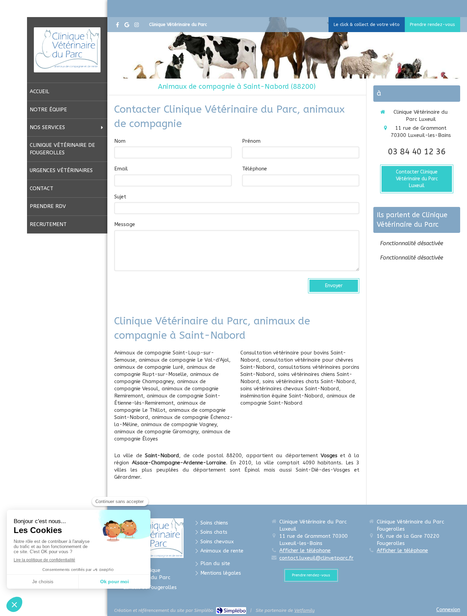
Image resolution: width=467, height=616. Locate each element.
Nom (119, 141)
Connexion (448, 609)
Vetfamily (304, 610)
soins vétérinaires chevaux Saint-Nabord (289, 389)
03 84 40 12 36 (416, 151)
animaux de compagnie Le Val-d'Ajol (184, 360)
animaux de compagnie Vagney (179, 424)
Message (124, 224)
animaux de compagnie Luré (148, 367)
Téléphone (254, 169)
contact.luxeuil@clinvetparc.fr (316, 558)
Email (121, 169)
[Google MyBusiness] (126, 26)
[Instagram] (136, 26)
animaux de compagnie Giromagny (156, 432)
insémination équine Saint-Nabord (281, 396)
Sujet (120, 197)
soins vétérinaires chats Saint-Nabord (309, 381)
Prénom (251, 141)
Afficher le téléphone (305, 550)
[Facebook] (117, 26)
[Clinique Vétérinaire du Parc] (67, 67)
